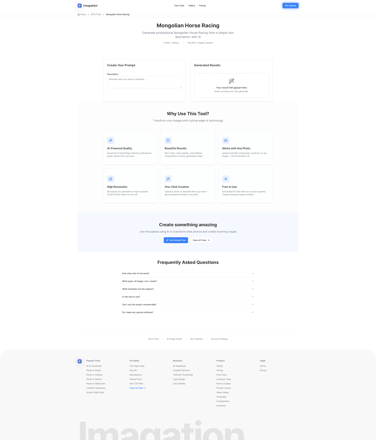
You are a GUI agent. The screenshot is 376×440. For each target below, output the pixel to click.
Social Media (179, 383)
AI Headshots (179, 366)
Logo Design (179, 379)
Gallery (191, 5)
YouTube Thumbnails (183, 374)
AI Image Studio (174, 339)
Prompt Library (223, 388)
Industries (221, 405)
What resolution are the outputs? (138, 289)
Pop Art (133, 370)
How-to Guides (223, 383)
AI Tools (97, 14)
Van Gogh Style (137, 366)
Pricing (202, 5)
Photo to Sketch (94, 379)
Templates (221, 396)
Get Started (290, 5)
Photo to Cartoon (94, 374)
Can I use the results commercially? (139, 304)
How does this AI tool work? (135, 273)
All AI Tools (153, 339)
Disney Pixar (136, 379)
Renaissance (136, 374)
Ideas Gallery (222, 392)
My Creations (196, 339)
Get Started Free (178, 240)
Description (112, 74)
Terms (263, 366)
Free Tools (179, 5)
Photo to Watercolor (95, 383)
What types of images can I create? (139, 281)
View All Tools (199, 240)
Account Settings (219, 339)
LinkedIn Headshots (95, 388)
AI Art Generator (94, 366)
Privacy (263, 370)
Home (83, 14)
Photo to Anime (93, 370)
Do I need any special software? (137, 312)
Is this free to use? (131, 296)
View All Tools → (138, 388)
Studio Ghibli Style (95, 392)
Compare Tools (223, 379)
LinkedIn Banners (181, 370)
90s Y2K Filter (136, 383)
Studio (219, 366)
